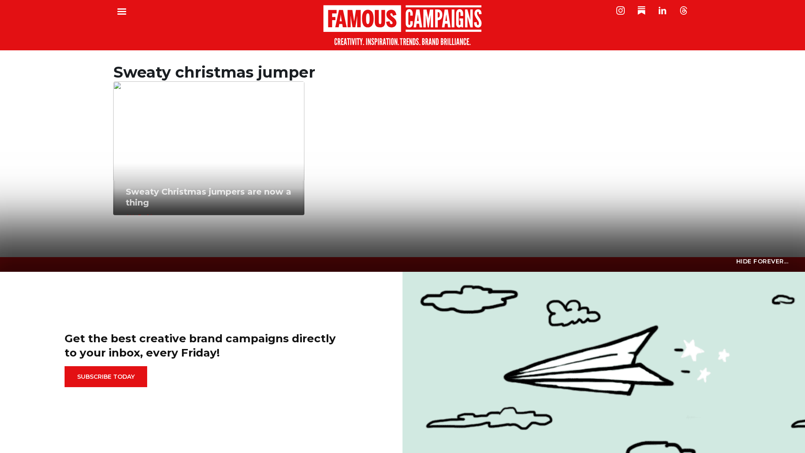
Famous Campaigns (402, 25)
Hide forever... (762, 261)
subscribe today (106, 376)
